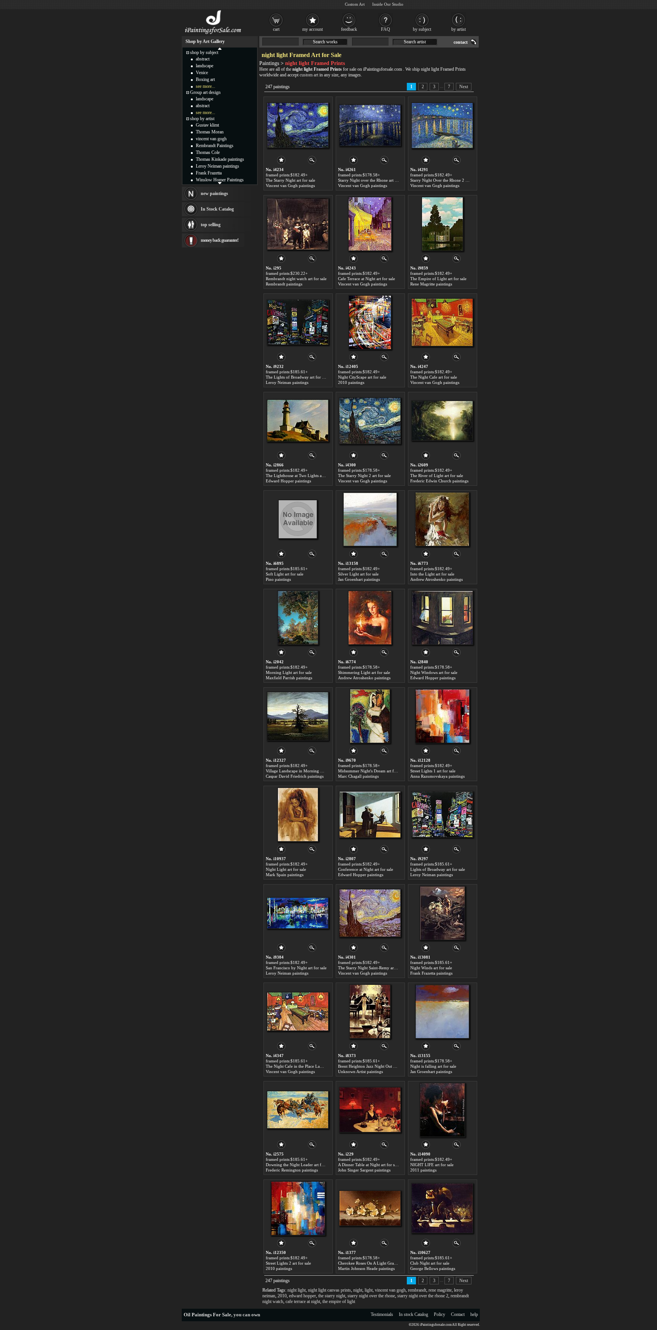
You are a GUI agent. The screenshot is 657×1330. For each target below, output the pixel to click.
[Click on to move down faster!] (220, 182)
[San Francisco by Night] (298, 913)
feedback (349, 29)
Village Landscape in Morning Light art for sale (307, 771)
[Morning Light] (298, 617)
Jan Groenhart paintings (359, 579)
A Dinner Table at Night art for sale (369, 1164)
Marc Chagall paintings (358, 776)
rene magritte (440, 1290)
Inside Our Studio (387, 4)
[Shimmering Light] (370, 617)
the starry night (331, 1295)
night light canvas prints (329, 1290)
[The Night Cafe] (442, 322)
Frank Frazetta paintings (431, 973)
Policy (439, 1314)
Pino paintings (278, 579)
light (369, 1290)
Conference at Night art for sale (365, 869)
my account (312, 29)
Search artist (415, 41)
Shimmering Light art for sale (364, 672)
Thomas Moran (210, 132)
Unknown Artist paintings (360, 1071)
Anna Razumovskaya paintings (437, 776)
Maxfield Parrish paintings (289, 677)
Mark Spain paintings (284, 874)
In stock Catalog (413, 1314)
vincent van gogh (390, 1290)
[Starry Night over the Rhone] (370, 125)
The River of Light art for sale (436, 475)
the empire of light (338, 1301)
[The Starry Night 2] (370, 420)
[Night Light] (298, 814)
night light (296, 1290)
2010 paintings (351, 382)
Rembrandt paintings (284, 284)
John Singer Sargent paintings (364, 1170)
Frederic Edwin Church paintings (439, 481)
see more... (205, 86)
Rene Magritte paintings (431, 284)
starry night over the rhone (371, 1295)
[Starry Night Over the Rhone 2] (442, 125)
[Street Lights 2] (297, 1208)
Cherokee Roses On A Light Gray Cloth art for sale (382, 1263)
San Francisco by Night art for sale (296, 967)
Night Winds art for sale (431, 967)
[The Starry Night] (298, 125)
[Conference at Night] (370, 814)
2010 (282, 1295)
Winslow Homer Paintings (220, 179)
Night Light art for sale (286, 869)
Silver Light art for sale (358, 574)
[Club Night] (442, 1208)
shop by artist (202, 118)
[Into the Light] (442, 519)
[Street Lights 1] (442, 716)
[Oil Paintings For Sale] (213, 34)
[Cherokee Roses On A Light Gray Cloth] (370, 1208)
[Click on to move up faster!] (220, 48)
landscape (204, 65)
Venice (202, 72)
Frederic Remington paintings (292, 1170)
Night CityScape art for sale (362, 377)
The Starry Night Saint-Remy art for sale (373, 967)
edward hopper (302, 1295)
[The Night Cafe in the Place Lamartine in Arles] (298, 1011)
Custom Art (355, 4)
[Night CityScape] (370, 322)
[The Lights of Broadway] (298, 322)
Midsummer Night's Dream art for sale (371, 771)
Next (463, 86)
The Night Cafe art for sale (433, 377)
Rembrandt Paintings (214, 145)
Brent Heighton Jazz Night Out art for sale (375, 1066)
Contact (458, 1314)
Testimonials (382, 1314)
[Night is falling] (442, 1011)
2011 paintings (423, 1170)
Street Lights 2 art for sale (288, 1263)
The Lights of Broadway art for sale (297, 377)
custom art (309, 75)
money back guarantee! (219, 240)
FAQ (385, 29)
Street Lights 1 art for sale (432, 771)
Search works (325, 41)
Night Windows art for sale (433, 672)
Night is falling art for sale (433, 1066)
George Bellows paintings (432, 1268)
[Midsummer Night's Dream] (369, 716)
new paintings (214, 193)
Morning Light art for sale (289, 672)
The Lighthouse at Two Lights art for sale (302, 475)
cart (276, 29)
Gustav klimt (207, 125)
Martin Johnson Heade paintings (366, 1268)
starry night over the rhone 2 (422, 1295)
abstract (202, 59)
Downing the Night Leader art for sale (299, 1164)
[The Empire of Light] (442, 224)
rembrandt (417, 1290)
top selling (211, 224)
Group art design (205, 92)
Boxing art (205, 79)
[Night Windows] (442, 617)
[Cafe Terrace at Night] (370, 224)
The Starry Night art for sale (290, 180)
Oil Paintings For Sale (207, 1314)
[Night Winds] (442, 913)
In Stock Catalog (217, 209)
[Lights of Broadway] (442, 814)
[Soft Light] (297, 519)
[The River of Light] (442, 420)
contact (461, 42)
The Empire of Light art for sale (438, 278)
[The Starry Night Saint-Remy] (370, 913)
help (474, 1314)
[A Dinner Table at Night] (370, 1110)
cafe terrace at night (303, 1301)
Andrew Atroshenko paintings (436, 579)
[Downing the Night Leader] (298, 1110)
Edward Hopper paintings (288, 481)
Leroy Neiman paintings (287, 382)
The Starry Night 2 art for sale (364, 475)
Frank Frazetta (209, 173)
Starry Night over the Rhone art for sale (373, 180)
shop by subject (204, 52)
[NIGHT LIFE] (442, 1110)
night (357, 1290)
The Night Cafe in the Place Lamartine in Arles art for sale (316, 1066)
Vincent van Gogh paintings (290, 185)
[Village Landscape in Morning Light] (298, 716)
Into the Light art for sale (432, 574)
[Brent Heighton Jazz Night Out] (370, 1011)
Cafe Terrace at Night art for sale (366, 278)
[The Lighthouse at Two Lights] (298, 420)
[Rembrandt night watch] (298, 224)
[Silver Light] (370, 519)
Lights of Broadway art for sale (437, 869)
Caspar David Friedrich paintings (295, 776)
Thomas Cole (208, 152)
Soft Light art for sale (284, 574)
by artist (458, 29)
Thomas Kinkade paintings (220, 159)
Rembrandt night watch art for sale (296, 278)
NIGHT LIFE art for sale (432, 1164)
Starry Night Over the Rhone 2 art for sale (447, 180)
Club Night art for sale (429, 1263)
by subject (422, 29)
